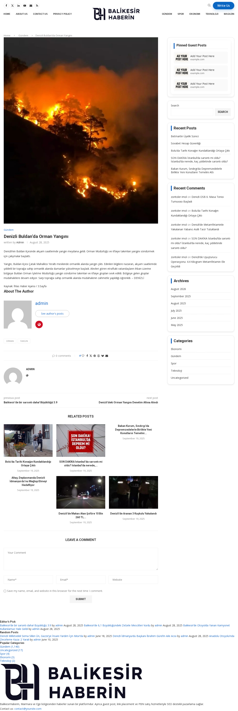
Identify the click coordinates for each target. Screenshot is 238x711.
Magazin (229, 14)
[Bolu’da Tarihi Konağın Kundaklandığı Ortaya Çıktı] (28, 440)
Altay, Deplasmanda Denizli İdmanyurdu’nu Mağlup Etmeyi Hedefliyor (28, 481)
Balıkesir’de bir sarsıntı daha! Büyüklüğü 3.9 (25, 625)
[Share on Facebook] (87, 355)
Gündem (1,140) (9, 646)
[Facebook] (6, 5)
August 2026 (178, 289)
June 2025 (177, 318)
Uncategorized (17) (11, 650)
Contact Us (40, 14)
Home (7, 14)
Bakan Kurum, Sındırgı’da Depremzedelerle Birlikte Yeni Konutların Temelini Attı (196, 170)
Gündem (167, 14)
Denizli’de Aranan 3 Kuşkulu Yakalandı (133, 513)
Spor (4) (4, 653)
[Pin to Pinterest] (95, 355)
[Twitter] (12, 5)
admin (20, 242)
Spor (181, 14)
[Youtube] (24, 5)
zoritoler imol (179, 197)
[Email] (30, 5)
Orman (10, 341)
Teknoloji (212, 14)
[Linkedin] (18, 5)
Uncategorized (179, 377)
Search (175, 105)
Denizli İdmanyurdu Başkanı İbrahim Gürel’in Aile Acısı (144, 636)
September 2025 (181, 296)
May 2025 (177, 325)
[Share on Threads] (98, 355)
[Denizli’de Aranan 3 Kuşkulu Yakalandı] (133, 492)
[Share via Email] (106, 355)
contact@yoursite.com (27, 708)
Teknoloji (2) (7, 661)
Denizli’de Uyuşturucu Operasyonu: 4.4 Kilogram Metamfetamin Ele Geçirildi (198, 261)
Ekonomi (194, 14)
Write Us (223, 6)
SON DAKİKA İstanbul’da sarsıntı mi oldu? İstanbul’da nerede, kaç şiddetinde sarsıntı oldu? (199, 159)
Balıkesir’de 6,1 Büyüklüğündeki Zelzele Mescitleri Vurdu (117, 625)
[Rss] (37, 5)
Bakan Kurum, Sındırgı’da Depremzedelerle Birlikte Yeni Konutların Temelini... (133, 429)
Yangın (24, 341)
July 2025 (176, 310)
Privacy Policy (62, 14)
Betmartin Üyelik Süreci (185, 136)
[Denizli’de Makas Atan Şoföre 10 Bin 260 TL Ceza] (80, 492)
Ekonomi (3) (7, 657)
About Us (22, 14)
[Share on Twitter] (90, 355)
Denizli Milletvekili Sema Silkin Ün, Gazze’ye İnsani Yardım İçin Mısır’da (41, 636)
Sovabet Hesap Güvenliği (186, 143)
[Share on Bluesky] (102, 355)
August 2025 (178, 303)
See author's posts (52, 313)
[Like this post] (83, 355)
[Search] (209, 5)
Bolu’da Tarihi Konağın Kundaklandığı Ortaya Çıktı (200, 150)
